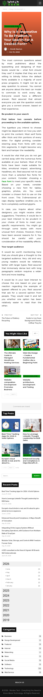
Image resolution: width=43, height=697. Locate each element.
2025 (6, 590)
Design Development (13, 26)
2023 (6, 600)
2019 (6, 620)
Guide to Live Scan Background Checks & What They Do (33, 320)
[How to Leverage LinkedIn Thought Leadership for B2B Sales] (32, 425)
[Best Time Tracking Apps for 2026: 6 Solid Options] (11, 425)
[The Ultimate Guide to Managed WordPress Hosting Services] (12, 345)
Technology (9, 668)
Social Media (9, 660)
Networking (9, 652)
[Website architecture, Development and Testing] (31, 371)
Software (6, 430)
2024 (6, 595)
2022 (6, 605)
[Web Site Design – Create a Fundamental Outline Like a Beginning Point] (31, 345)
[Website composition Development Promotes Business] (12, 371)
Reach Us (19, 682)
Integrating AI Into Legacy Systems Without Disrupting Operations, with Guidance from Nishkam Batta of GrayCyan (21, 530)
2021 (6, 610)
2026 (6, 564)
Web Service (9, 672)
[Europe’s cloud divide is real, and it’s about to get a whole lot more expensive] (11, 450)
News (7, 656)
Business (27, 430)
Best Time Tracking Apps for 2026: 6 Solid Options (20, 491)
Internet (7, 648)
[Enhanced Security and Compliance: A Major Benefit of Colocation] (32, 450)
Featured (8, 644)
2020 (6, 615)
